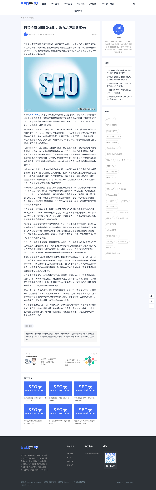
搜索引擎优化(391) (113, 136)
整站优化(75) (123, 218)
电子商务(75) (111, 224)
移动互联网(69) (112, 235)
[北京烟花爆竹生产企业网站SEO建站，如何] (85, 411)
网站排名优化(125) (113, 183)
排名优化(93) (123, 212)
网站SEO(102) (111, 195)
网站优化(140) (111, 171)
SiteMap (120, 482)
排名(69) (109, 241)
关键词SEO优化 (35, 114)
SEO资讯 (55, 3)
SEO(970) (110, 119)
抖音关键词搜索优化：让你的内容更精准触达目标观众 (119, 84)
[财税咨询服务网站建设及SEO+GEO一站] (35, 411)
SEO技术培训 (108, 3)
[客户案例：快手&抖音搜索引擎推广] (60, 411)
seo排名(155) (124, 160)
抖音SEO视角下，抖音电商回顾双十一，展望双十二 (119, 91)
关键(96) (124, 200)
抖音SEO (28, 326)
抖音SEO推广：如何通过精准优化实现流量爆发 (72, 362)
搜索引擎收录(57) (113, 253)
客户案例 (78, 10)
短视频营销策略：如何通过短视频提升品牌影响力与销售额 (119, 78)
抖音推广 (93, 3)
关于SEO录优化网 (92, 453)
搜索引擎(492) (111, 130)
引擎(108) (122, 189)
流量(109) (110, 189)
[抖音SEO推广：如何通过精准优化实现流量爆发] (89, 361)
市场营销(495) (111, 125)
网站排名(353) (111, 142)
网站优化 (80, 3)
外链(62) (109, 247)
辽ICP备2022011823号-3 (67, 482)
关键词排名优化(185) (114, 154)
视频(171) (110, 160)
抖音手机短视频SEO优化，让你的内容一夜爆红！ (48, 361)
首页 (44, 3)
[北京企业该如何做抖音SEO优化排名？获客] (35, 388)
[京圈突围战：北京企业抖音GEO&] (60, 388)
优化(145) (110, 165)
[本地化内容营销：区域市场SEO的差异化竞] (85, 388)
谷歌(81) (109, 218)
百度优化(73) (111, 230)
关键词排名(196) (112, 148)
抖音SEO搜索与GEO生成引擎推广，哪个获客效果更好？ (119, 71)
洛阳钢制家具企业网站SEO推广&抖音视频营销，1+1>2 (119, 97)
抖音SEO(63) (123, 241)
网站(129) (110, 177)
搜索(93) (109, 212)
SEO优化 (68, 3)
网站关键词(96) (112, 206)
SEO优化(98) (111, 200)
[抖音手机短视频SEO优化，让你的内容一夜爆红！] (31, 360)
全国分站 (129, 482)
